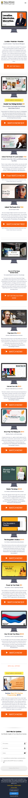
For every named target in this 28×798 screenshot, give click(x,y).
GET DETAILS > (15, 66)
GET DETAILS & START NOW (15, 297)
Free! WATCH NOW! (16, 175)
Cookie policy (10, 785)
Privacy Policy (14, 787)
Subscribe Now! (14, 768)
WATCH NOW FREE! (15, 224)
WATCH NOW (15, 652)
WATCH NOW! (15, 351)
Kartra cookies (17, 785)
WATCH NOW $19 (15, 123)
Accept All (14, 793)
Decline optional (14, 790)
